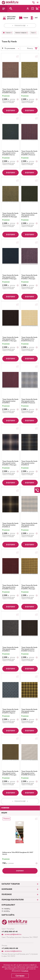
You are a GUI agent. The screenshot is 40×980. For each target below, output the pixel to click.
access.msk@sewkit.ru (13, 951)
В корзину (10, 111)
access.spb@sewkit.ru (12, 934)
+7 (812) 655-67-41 (10, 931)
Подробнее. (24, 971)
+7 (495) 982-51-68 (10, 948)
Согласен (20, 976)
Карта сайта (8, 915)
